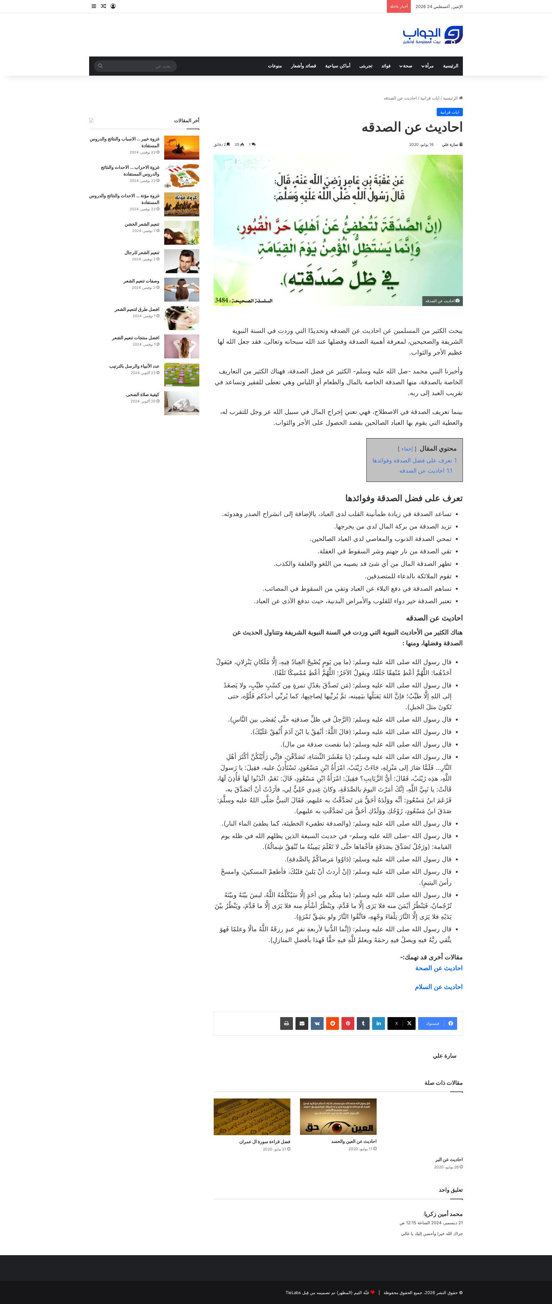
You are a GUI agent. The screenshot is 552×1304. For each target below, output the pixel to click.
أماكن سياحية (337, 66)
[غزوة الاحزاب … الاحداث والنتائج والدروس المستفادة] (181, 176)
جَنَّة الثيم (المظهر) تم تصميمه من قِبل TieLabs (327, 1292)
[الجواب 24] (433, 35)
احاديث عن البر (449, 1159)
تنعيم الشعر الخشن (142, 224)
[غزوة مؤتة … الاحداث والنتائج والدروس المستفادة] (181, 204)
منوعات (275, 66)
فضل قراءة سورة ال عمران (264, 1141)
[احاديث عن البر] (424, 1125)
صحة (407, 66)
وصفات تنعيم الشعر (141, 280)
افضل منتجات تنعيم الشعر (135, 337)
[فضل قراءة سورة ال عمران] (252, 1116)
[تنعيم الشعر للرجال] (181, 261)
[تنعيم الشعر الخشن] (181, 233)
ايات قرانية (430, 98)
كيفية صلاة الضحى (142, 394)
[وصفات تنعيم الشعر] (181, 290)
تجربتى (365, 66)
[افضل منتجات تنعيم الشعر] (181, 346)
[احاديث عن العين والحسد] (338, 1116)
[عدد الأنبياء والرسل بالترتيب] (181, 375)
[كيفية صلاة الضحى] (181, 403)
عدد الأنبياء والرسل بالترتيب (134, 366)
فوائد (386, 66)
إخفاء (407, 449)
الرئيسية (450, 66)
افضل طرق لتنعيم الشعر (137, 309)
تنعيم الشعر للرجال (142, 252)
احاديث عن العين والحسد (354, 1141)
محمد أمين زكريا (443, 1213)
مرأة (429, 66)
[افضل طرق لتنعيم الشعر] (181, 318)
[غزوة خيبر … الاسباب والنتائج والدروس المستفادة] (181, 148)
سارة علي (450, 144)
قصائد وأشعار (303, 66)
